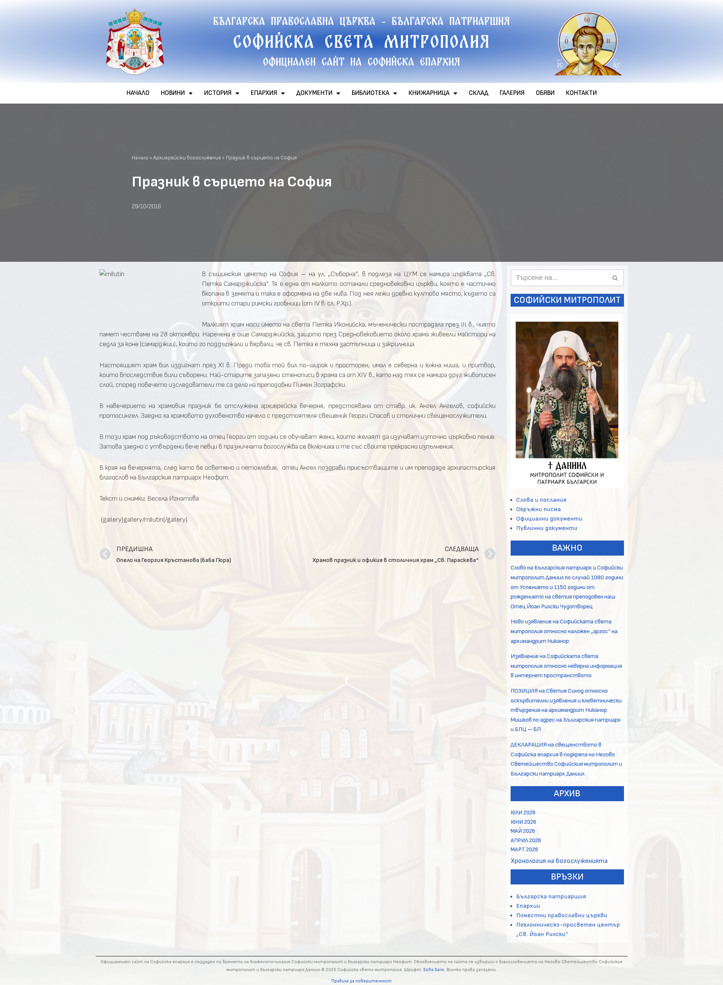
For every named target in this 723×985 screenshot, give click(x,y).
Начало (140, 157)
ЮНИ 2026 (523, 822)
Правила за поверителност (361, 981)
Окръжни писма (538, 509)
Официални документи (549, 518)
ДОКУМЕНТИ (314, 93)
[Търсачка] (615, 277)
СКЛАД (478, 93)
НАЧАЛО (138, 93)
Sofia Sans (433, 970)
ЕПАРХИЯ (264, 93)
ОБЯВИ (545, 93)
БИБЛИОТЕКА (370, 93)
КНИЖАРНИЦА (429, 93)
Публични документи (547, 528)
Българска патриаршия (551, 896)
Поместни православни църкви (561, 915)
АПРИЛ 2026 (526, 840)
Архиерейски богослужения (187, 157)
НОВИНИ (173, 93)
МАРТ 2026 (524, 849)
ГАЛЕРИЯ (512, 93)
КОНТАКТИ (581, 93)
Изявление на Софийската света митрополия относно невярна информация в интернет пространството (566, 666)
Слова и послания (541, 500)
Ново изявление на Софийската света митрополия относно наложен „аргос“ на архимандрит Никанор (564, 631)
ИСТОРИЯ (218, 93)
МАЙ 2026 (523, 831)
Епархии (528, 906)
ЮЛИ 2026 (523, 812)
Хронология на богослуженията (559, 861)
